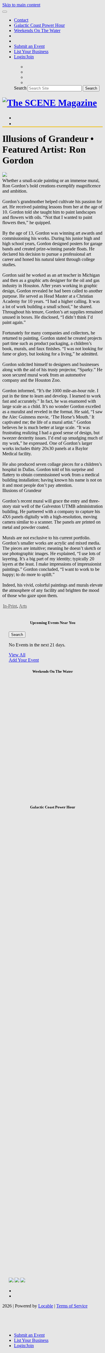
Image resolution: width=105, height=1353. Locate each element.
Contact (21, 20)
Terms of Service (72, 1305)
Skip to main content (21, 4)
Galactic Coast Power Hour (39, 25)
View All (17, 654)
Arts (23, 606)
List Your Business (31, 51)
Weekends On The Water (37, 30)
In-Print (10, 606)
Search (20, 88)
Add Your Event (24, 660)
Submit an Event (29, 46)
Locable (45, 1305)
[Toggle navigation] (4, 12)
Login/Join (24, 56)
